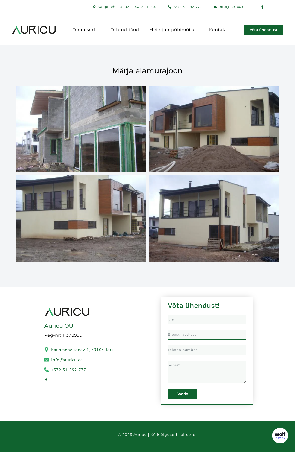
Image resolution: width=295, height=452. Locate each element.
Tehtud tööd (125, 29)
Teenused (84, 29)
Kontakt (218, 29)
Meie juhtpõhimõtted (174, 29)
